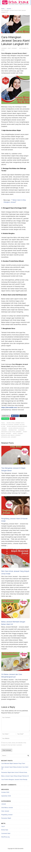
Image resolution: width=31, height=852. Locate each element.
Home (2, 8)
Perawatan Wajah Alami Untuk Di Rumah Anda (14, 772)
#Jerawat (21, 430)
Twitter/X (23, 415)
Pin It (13, 418)
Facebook (15, 415)
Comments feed (5, 833)
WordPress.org (5, 837)
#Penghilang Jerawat (8, 437)
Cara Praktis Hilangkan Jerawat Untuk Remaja (14, 779)
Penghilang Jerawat (6, 814)
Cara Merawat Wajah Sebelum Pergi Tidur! (13, 763)
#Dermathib (13, 430)
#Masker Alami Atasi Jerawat (11, 431)
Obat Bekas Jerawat (7, 807)
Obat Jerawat (12, 48)
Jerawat (9, 8)
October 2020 (5, 792)
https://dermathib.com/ (9, 407)
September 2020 (6, 796)
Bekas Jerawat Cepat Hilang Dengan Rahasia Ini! (15, 776)
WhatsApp (5, 418)
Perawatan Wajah (6, 818)
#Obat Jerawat (18, 433)
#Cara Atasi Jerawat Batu (15, 422)
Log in (3, 826)
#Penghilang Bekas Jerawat (11, 435)
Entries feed (4, 830)
